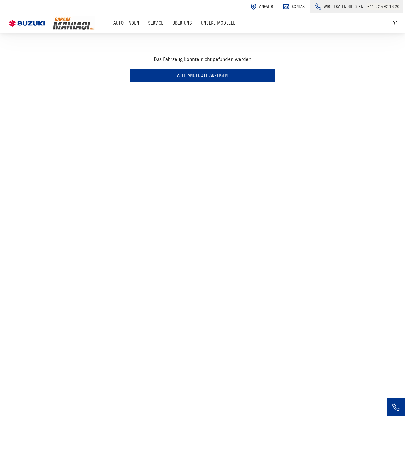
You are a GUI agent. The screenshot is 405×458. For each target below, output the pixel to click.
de (394, 23)
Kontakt (299, 6)
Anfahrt (267, 6)
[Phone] (396, 407)
